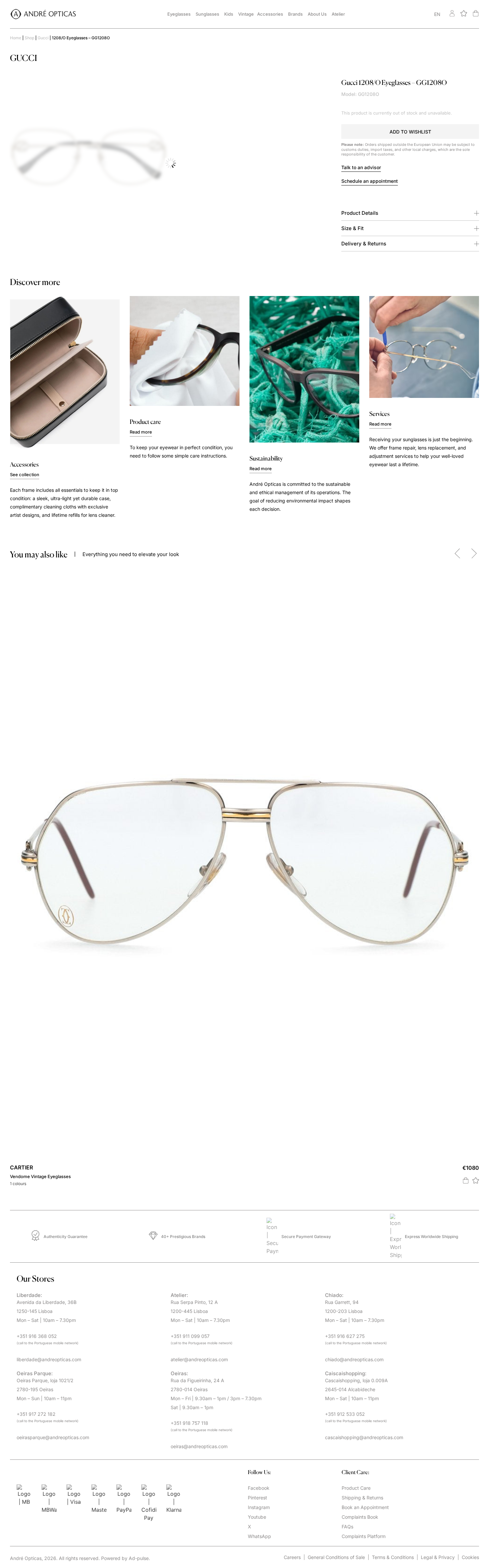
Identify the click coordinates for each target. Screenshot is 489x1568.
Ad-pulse (139, 1558)
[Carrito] (475, 13)
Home (15, 37)
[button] (410, 131)
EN (437, 14)
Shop (29, 37)
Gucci (43, 37)
